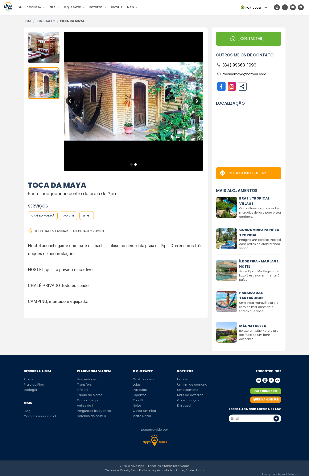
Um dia (182, 379)
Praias (28, 379)
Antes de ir (85, 405)
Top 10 (138, 400)
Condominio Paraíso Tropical (259, 232)
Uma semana (187, 389)
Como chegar (88, 400)
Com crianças (188, 400)
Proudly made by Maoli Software (279, 474)
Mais (130, 7)
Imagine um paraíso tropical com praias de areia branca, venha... (260, 244)
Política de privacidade (156, 470)
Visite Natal (142, 416)
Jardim (68, 216)
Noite (137, 405)
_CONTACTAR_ (251, 38)
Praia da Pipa (34, 384)
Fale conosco (265, 391)
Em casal (184, 405)
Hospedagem (88, 379)
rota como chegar (247, 173)
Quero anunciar (266, 400)
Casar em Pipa (144, 410)
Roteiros (96, 7)
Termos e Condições (120, 470)
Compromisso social (40, 416)
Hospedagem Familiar (51, 231)
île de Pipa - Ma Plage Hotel (258, 264)
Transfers (84, 384)
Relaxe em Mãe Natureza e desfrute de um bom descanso (259, 335)
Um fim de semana (192, 384)
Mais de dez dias (190, 395)
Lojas (137, 384)
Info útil (82, 389)
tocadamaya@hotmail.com (244, 74)
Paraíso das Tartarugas (251, 295)
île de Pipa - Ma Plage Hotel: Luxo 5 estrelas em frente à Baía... (259, 275)
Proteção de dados (190, 470)
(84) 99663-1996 (239, 65)
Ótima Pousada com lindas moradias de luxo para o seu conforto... (260, 212)
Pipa (52, 7)
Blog (27, 411)
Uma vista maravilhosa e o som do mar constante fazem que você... (258, 307)
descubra (34, 7)
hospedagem (46, 21)
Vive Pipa (137, 466)
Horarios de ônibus (91, 416)
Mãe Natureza (252, 325)
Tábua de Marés (89, 395)
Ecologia (30, 389)
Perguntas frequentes (94, 410)
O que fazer (72, 7)
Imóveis (116, 7)
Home (28, 21)
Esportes (140, 395)
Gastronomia (143, 379)
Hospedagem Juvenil (88, 231)
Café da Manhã (42, 216)
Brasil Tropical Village (254, 201)
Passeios (140, 389)
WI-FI (86, 216)
